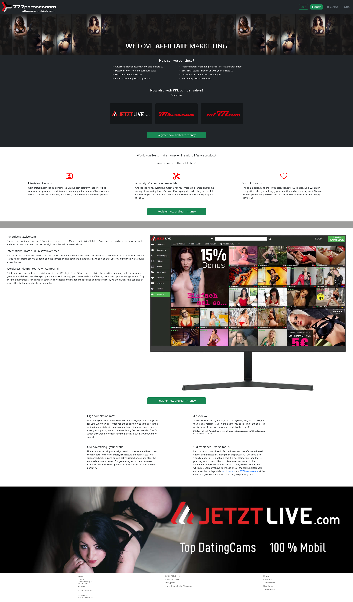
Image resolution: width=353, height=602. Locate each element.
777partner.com (269, 589)
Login (303, 6)
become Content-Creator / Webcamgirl (178, 586)
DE (348, 6)
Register (316, 6)
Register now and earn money (176, 135)
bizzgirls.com (268, 586)
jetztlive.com (228, 471)
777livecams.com (249, 471)
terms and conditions (172, 579)
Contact (333, 6)
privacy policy (170, 583)
